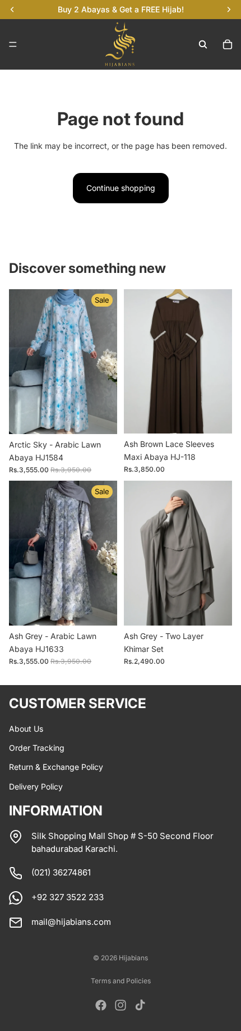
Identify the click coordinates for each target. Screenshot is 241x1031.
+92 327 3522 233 (67, 897)
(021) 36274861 (61, 872)
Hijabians (133, 958)
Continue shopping (120, 188)
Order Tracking (36, 747)
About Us (26, 728)
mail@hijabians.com (71, 921)
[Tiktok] (140, 1005)
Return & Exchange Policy (56, 767)
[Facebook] (101, 1005)
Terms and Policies (121, 981)
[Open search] (203, 44)
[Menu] (13, 44)
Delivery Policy (36, 786)
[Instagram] (120, 1005)
